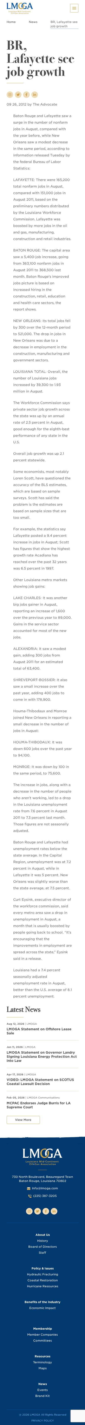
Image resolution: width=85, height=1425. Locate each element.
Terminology (42, 1362)
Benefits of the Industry (42, 1302)
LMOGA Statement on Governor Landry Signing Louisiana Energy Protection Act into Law (42, 1057)
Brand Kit (42, 1396)
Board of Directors (42, 1246)
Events (42, 1390)
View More (23, 1119)
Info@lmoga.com (45, 1188)
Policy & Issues (43, 1268)
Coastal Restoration (42, 1280)
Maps (43, 1368)
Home (11, 22)
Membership (42, 1328)
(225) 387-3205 (45, 1196)
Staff (42, 1252)
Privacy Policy (42, 1420)
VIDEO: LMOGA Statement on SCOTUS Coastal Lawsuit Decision (40, 1082)
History (42, 1240)
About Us (42, 1234)
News (33, 22)
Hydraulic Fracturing (42, 1274)
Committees (42, 1340)
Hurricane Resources (42, 1286)
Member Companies (42, 1334)
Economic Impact (42, 1308)
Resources (42, 1356)
